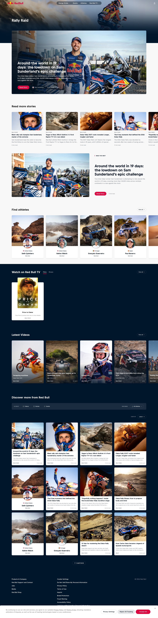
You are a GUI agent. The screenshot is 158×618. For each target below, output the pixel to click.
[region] (79, 611)
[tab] (45, 272)
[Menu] (3, 3)
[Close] (155, 608)
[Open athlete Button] (141, 406)
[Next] (156, 129)
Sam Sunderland (39, 87)
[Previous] (2, 129)
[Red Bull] (15, 3)
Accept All (143, 611)
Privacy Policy (58, 610)
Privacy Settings (109, 611)
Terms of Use (71, 610)
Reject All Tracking (126, 611)
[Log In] (154, 3)
